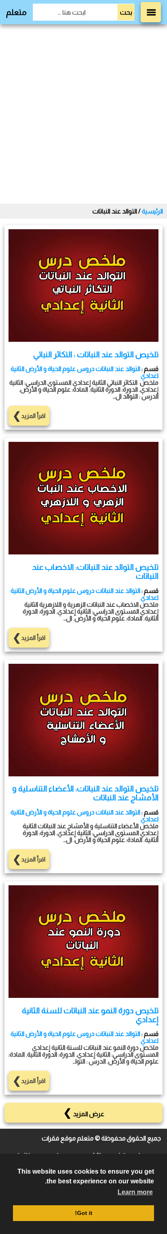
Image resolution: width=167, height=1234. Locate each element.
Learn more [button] (135, 1192)
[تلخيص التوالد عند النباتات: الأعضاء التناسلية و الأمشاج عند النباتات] (84, 774)
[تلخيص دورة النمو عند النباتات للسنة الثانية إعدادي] (84, 995)
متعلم (16, 12)
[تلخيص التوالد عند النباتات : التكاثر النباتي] (84, 339)
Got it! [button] (83, 1213)
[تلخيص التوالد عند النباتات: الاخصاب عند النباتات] (84, 552)
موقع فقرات (59, 1138)
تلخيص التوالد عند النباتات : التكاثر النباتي (95, 354)
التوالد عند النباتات (118, 368)
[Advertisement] (83, 113)
